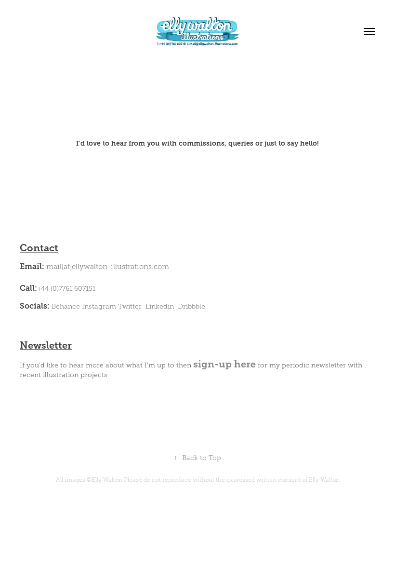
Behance (66, 306)
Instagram (99, 306)
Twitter (130, 306)
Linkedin (159, 306)
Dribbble (191, 306)
